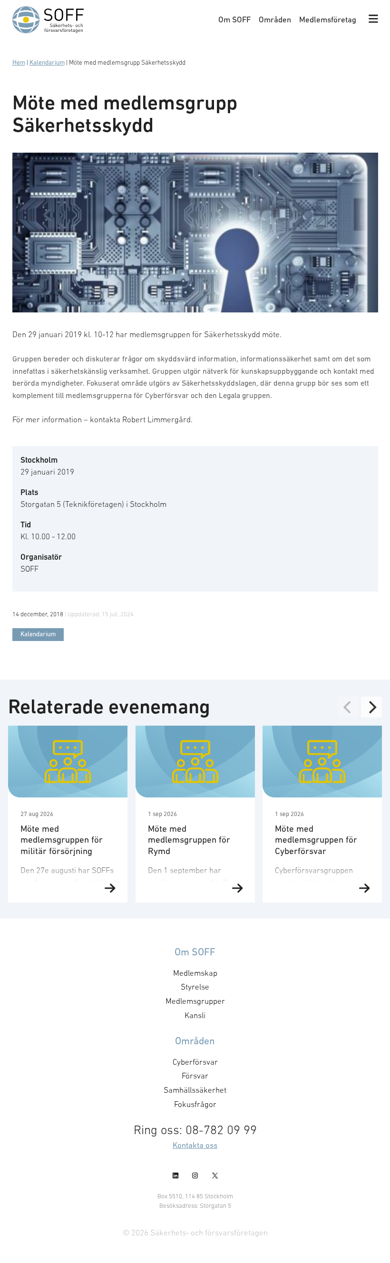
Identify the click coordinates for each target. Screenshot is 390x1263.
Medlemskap (195, 973)
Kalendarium (47, 62)
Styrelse (195, 986)
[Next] (371, 707)
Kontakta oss (195, 1145)
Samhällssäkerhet (195, 1090)
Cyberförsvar (195, 1062)
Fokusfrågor (195, 1104)
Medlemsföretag (327, 19)
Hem (18, 62)
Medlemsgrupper (195, 1001)
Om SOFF (234, 19)
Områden (275, 19)
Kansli (195, 1015)
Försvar (195, 1075)
